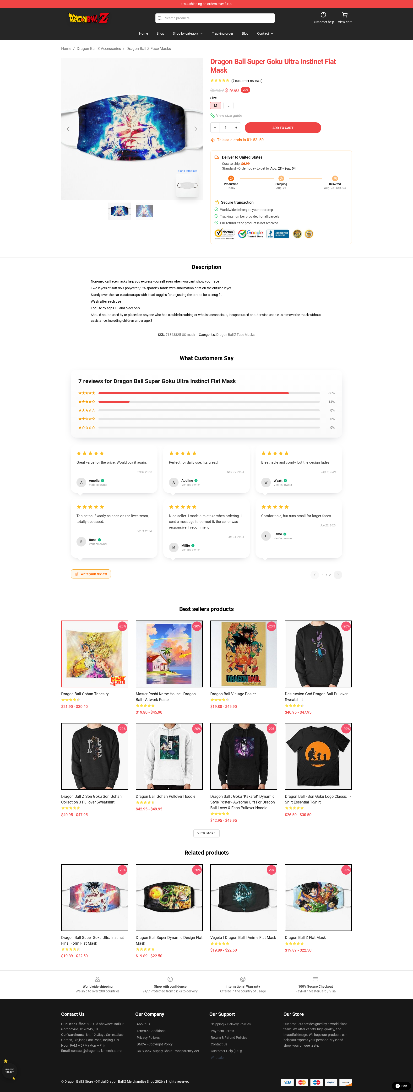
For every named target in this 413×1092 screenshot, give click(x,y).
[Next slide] (195, 129)
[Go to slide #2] (144, 211)
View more (206, 833)
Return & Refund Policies (229, 1037)
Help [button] (404, 1086)
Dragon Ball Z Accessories (99, 48)
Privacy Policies (148, 1037)
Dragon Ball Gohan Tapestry (85, 694)
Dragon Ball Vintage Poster (233, 694)
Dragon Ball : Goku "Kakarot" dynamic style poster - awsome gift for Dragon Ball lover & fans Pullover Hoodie (242, 802)
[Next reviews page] (338, 575)
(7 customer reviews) (246, 81)
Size (213, 98)
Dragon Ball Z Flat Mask (305, 937)
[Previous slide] (69, 129)
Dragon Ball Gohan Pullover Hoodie (165, 796)
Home (66, 48)
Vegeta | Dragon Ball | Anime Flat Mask (243, 937)
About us (143, 1024)
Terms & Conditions (151, 1031)
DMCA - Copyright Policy (155, 1044)
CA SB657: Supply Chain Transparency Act (168, 1051)
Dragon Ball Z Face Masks (148, 48)
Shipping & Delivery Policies (231, 1024)
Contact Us (219, 1044)
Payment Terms (222, 1031)
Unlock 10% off (9, 1070)
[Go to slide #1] (119, 211)
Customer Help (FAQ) (226, 1051)
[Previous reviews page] (314, 575)
